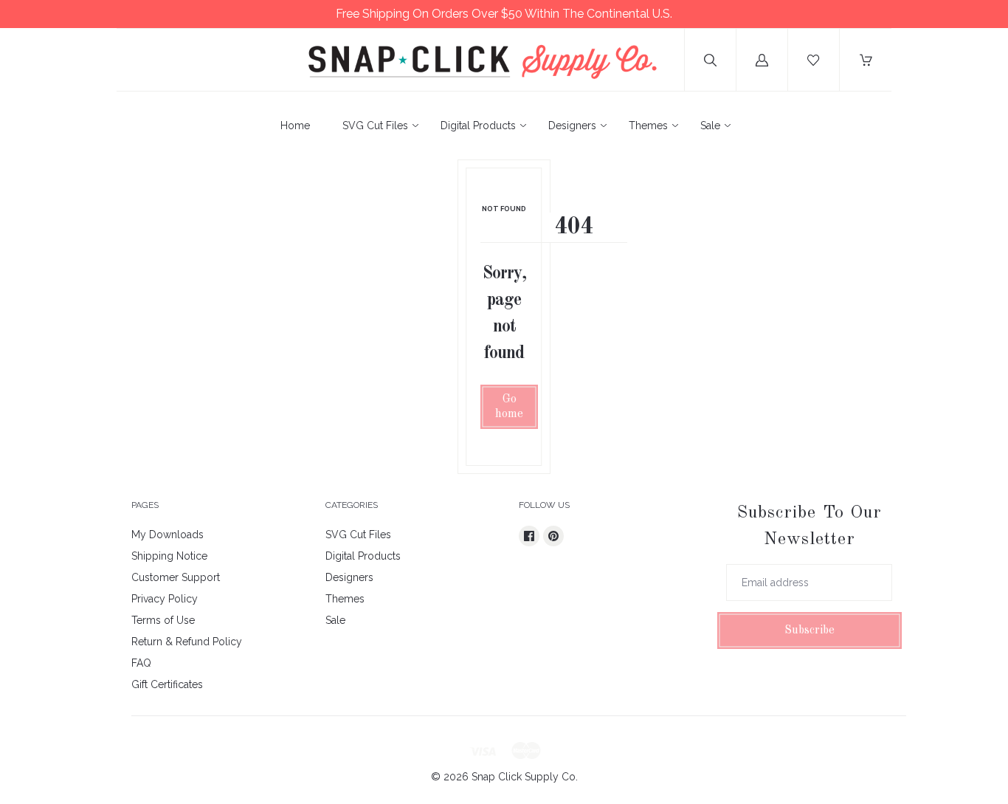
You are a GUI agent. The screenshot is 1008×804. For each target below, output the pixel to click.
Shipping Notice (169, 556)
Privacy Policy (164, 599)
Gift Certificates (167, 684)
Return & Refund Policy (186, 641)
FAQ (141, 663)
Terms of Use (163, 620)
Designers (572, 125)
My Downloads (167, 534)
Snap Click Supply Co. (525, 777)
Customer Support (175, 577)
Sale (710, 125)
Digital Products (478, 125)
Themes (648, 125)
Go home (509, 407)
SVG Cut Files (375, 125)
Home (295, 125)
